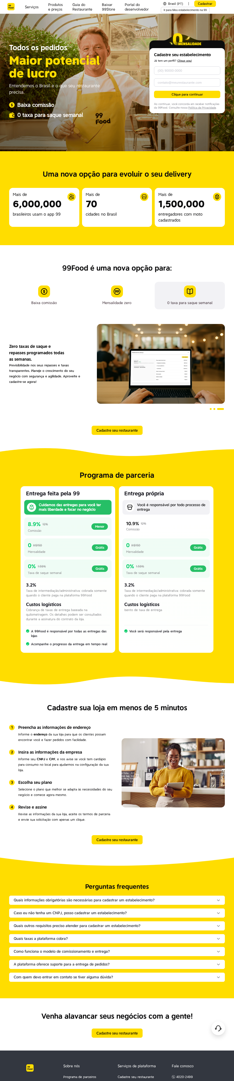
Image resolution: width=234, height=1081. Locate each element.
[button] (211, 409)
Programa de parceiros (79, 1077)
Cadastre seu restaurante (136, 1077)
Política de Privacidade (202, 107)
